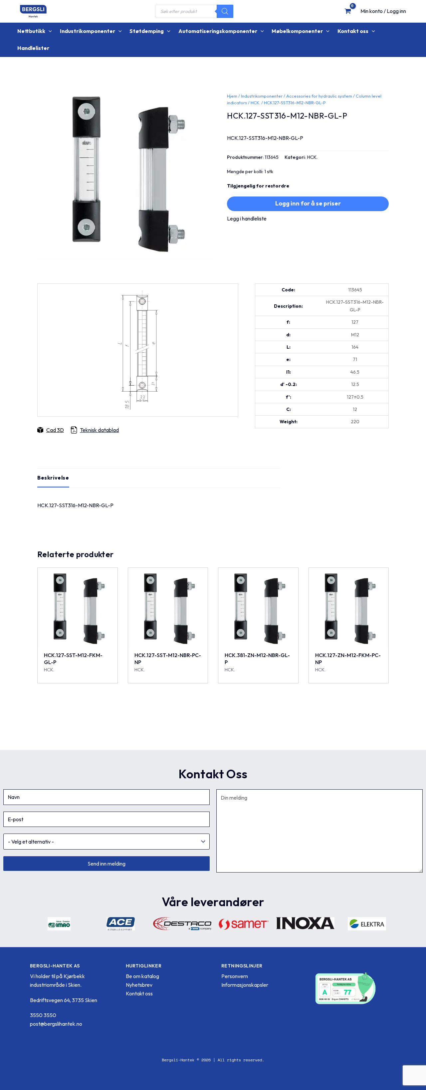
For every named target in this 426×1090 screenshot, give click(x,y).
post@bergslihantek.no (56, 1023)
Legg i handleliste (247, 218)
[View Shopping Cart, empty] (347, 11)
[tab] (53, 478)
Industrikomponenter (262, 96)
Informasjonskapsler (244, 984)
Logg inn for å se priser (308, 203)
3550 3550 (43, 1015)
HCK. (255, 102)
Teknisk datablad (99, 430)
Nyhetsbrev (139, 984)
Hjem (232, 96)
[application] (48, 31)
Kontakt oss (139, 993)
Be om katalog (142, 976)
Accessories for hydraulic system (319, 96)
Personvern (234, 976)
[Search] (225, 11)
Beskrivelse (53, 477)
